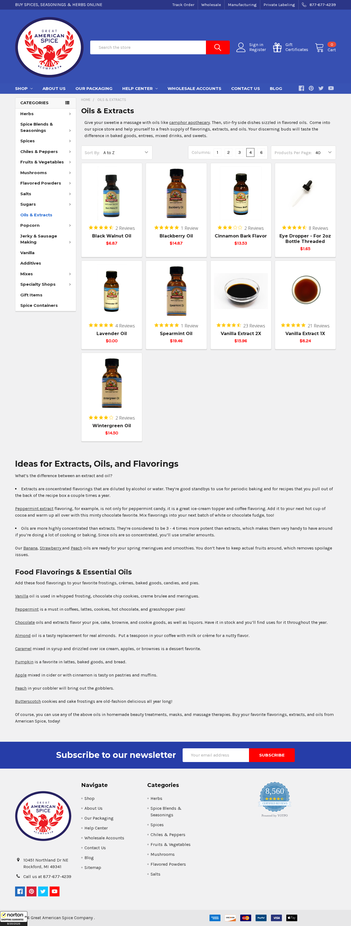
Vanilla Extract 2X (241, 333)
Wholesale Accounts (194, 88)
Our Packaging (93, 88)
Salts (25, 193)
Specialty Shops (38, 284)
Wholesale (211, 4)
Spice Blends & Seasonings (36, 127)
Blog (276, 88)
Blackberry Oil (176, 236)
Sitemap (92, 867)
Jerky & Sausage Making (38, 239)
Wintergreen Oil (111, 425)
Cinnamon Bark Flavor (241, 236)
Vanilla (27, 252)
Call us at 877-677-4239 (47, 876)
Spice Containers (39, 305)
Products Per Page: (293, 152)
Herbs (27, 113)
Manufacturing (242, 4)
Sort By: (92, 152)
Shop (22, 88)
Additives (30, 263)
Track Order (183, 4)
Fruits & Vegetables (42, 162)
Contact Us (245, 88)
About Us (54, 88)
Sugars (28, 204)
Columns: (201, 152)
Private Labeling (279, 4)
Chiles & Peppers (39, 151)
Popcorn (29, 225)
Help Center (138, 88)
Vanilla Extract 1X (305, 333)
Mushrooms (33, 172)
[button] (13, 918)
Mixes (26, 273)
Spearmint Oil (176, 333)
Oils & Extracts (36, 214)
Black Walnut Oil (111, 236)
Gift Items (31, 295)
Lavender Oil (112, 333)
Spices (27, 140)
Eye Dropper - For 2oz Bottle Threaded (305, 238)
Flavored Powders (40, 183)
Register (257, 49)
